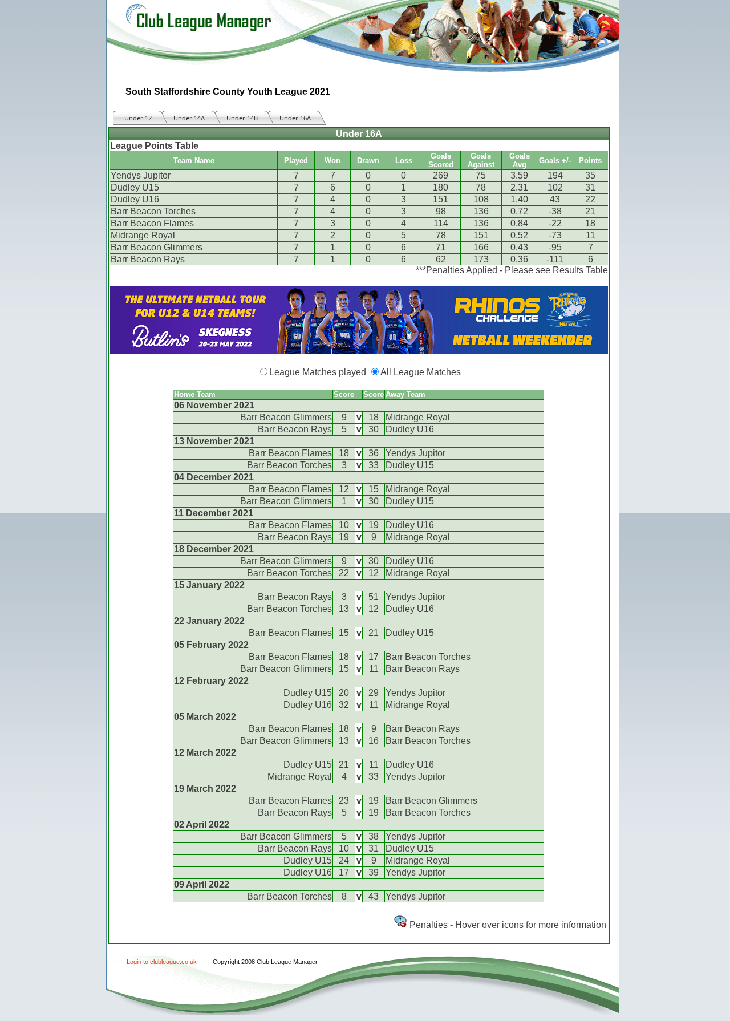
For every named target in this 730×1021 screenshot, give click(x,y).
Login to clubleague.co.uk (162, 961)
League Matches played (317, 372)
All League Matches (420, 372)
